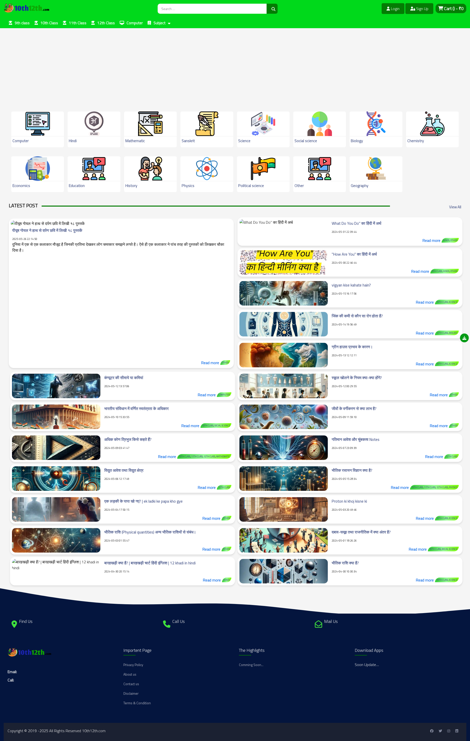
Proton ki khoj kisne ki (349, 501)
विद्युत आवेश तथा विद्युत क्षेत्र (123, 470)
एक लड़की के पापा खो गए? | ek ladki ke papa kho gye (143, 501)
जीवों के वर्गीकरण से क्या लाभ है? (354, 408)
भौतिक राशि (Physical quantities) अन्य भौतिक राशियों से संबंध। (150, 532)
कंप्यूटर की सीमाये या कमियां (123, 378)
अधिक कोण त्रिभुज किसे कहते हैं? (128, 439)
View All (455, 207)
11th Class (77, 23)
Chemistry (415, 141)
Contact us (131, 683)
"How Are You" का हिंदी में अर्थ (354, 254)
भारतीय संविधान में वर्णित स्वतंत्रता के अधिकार (136, 408)
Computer (135, 23)
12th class (442, 332)
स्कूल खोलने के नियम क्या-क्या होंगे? (357, 378)
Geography (359, 185)
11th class (197, 456)
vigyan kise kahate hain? (351, 285)
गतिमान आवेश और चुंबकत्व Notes (355, 439)
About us (129, 674)
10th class (442, 302)
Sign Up (421, 9)
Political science (251, 185)
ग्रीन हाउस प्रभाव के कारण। (352, 347)
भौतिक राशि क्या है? (345, 563)
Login (395, 9)
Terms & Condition (137, 702)
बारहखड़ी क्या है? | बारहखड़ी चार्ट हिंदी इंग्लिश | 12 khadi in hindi (150, 563)
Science (244, 141)
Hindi (73, 141)
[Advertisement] (147, 62)
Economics (21, 185)
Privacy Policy (133, 664)
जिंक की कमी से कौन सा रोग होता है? (357, 316)
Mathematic (135, 141)
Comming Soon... (251, 664)
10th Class (49, 23)
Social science (305, 141)
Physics (188, 185)
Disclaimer (131, 693)
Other (299, 185)
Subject (159, 23)
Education (77, 185)
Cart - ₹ (453, 8)
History (131, 185)
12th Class (106, 23)
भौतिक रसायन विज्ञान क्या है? (352, 470)
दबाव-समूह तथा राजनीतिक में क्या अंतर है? (361, 532)
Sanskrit (188, 141)
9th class (22, 23)
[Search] (272, 9)
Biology (357, 141)
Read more (210, 363)
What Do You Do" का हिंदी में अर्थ (356, 223)
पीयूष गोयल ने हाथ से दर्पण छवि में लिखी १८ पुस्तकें (47, 230)
